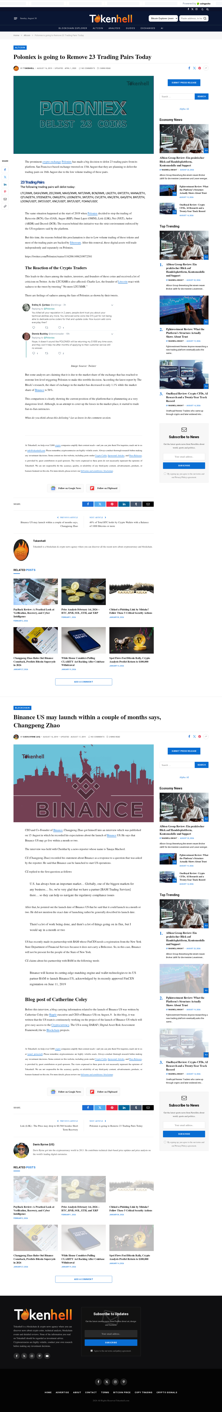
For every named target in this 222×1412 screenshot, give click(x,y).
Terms (105, 1392)
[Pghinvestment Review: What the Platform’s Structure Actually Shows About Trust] (168, 190)
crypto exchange (51, 161)
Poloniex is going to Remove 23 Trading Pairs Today (116, 1125)
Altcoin (98, 28)
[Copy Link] (5, 206)
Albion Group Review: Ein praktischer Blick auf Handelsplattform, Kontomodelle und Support (182, 161)
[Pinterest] (5, 191)
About (77, 1392)
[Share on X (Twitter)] (194, 68)
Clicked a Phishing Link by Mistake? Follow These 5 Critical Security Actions (130, 611)
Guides (130, 28)
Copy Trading (143, 1392)
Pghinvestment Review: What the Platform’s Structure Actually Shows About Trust (194, 190)
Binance (39, 390)
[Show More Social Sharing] (206, 68)
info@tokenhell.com (36, 450)
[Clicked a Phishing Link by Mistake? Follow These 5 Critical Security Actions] (131, 592)
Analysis (114, 28)
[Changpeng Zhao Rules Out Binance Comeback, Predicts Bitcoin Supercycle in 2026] (35, 640)
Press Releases (135, 455)
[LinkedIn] (5, 184)
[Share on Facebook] (189, 68)
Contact (91, 1392)
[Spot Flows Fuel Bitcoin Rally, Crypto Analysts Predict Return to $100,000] (131, 640)
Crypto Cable (101, 455)
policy (119, 1350)
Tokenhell (28, 68)
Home (48, 1392)
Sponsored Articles (116, 455)
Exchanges (148, 28)
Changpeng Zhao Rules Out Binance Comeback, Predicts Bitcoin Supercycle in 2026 (34, 661)
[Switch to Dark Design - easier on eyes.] (202, 9)
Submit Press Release (184, 83)
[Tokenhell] (111, 18)
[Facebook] (5, 170)
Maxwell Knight (169, 170)
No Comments (88, 68)
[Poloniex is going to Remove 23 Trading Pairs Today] (83, 115)
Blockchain (22, 708)
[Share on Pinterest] (199, 68)
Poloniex (67, 161)
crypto (58, 445)
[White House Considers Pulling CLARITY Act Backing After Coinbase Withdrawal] (83, 640)
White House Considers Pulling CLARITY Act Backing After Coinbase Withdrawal (82, 661)
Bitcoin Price (122, 1392)
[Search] (207, 9)
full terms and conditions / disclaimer (97, 470)
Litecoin (122, 281)
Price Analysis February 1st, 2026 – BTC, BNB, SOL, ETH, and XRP (80, 611)
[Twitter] (5, 177)
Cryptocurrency (60, 1025)
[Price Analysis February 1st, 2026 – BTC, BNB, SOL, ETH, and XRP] (83, 592)
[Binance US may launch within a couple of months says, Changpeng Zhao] (83, 783)
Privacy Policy (181, 477)
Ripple (53, 1014)
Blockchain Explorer (73, 28)
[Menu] (15, 18)
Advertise (62, 1392)
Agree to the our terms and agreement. (112, 1350)
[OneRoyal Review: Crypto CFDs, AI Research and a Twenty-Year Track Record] (168, 208)
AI (162, 28)
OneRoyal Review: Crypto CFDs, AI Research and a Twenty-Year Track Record (192, 208)
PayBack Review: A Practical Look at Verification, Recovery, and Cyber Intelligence (33, 613)
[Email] (5, 199)
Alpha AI (184, 108)
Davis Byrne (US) (31, 737)
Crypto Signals (167, 1392)
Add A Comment (83, 682)
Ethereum (75, 242)
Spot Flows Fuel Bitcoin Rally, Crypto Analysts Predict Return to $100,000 (129, 659)
